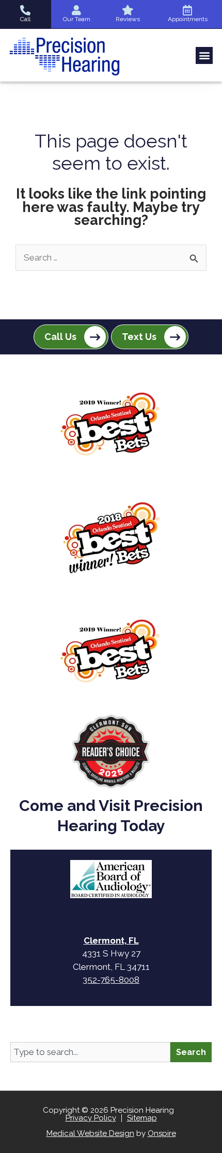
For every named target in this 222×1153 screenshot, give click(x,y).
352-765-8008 (111, 980)
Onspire (162, 1133)
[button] (204, 55)
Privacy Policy (91, 1118)
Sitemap (142, 1118)
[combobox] (90, 1052)
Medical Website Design (90, 1133)
